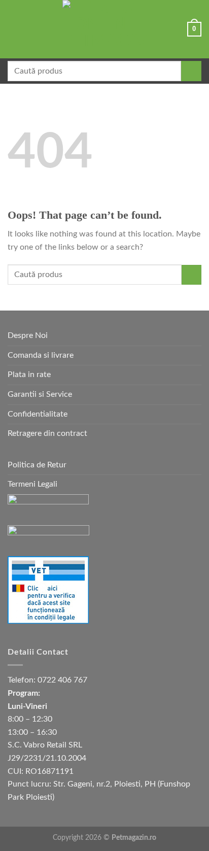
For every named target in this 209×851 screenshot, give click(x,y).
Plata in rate (29, 374)
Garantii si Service (40, 394)
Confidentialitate (37, 414)
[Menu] (14, 29)
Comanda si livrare (41, 355)
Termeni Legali (32, 484)
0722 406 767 (62, 680)
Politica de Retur (37, 465)
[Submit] (191, 71)
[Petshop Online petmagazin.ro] (104, 29)
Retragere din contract (47, 433)
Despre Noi (28, 335)
